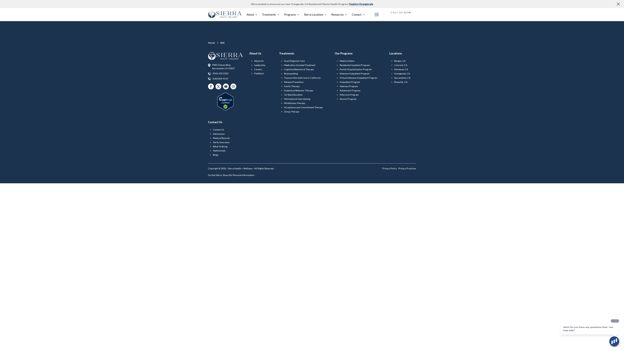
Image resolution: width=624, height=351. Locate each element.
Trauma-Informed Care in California (302, 77)
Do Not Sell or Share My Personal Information (231, 175)
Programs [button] (290, 14)
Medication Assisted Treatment (299, 65)
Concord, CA (400, 65)
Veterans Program (349, 86)
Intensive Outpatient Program (355, 73)
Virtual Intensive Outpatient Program (358, 77)
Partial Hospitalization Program (356, 69)
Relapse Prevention (294, 82)
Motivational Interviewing (297, 99)
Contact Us (218, 129)
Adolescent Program (350, 90)
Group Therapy (291, 111)
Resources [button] (337, 14)
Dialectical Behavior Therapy (298, 90)
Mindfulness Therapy (294, 103)
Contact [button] (356, 14)
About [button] (250, 14)
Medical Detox (347, 60)
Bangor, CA (400, 60)
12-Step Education (293, 94)
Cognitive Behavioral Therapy (299, 69)
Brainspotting (291, 73)
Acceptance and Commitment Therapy (303, 107)
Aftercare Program (349, 94)
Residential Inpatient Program (355, 65)
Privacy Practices (407, 168)
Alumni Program (348, 99)
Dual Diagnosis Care (294, 60)
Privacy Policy (389, 168)
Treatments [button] (269, 14)
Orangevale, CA (402, 73)
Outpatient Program (350, 82)
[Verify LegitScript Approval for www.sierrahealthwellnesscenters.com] (225, 99)
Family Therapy (292, 86)
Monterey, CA (401, 69)
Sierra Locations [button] (313, 14)
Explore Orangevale (361, 4)
